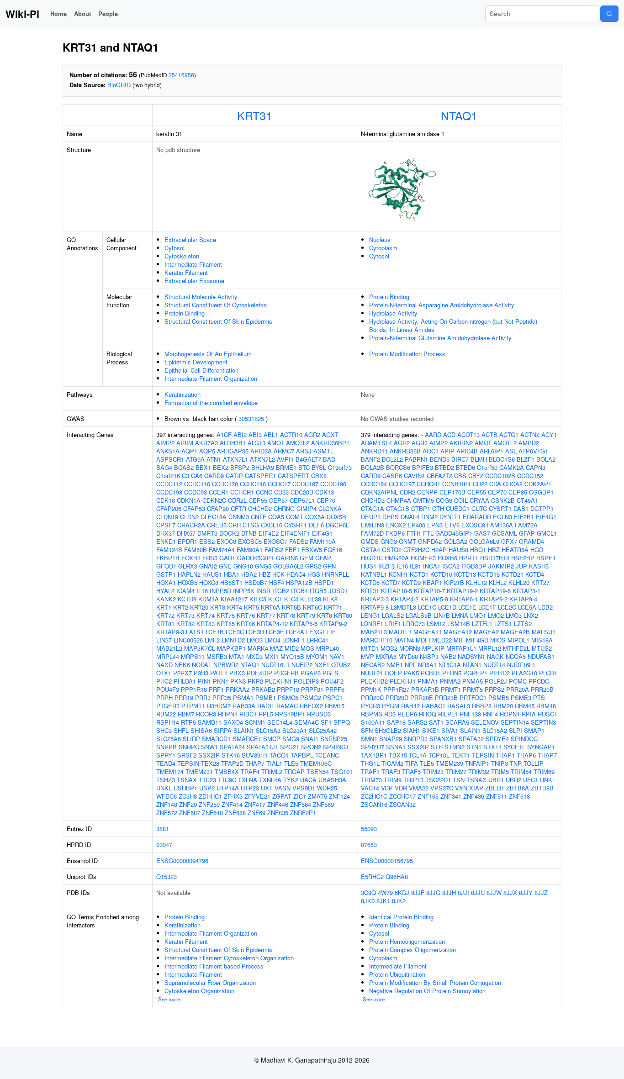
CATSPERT (293, 475)
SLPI (515, 730)
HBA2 (249, 574)
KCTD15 (489, 574)
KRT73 (185, 615)
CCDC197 (402, 483)
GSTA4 (370, 549)
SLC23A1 (294, 730)
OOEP (393, 672)
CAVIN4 (414, 475)
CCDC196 (333, 483)
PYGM (390, 705)
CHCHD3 (373, 500)
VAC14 (370, 788)
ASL (511, 451)
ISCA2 (451, 566)
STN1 (473, 746)
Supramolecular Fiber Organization (210, 982)
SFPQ (341, 722)
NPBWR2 (225, 664)
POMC (518, 681)
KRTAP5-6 (303, 623)
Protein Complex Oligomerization (412, 949)
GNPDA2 (430, 541)
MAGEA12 (458, 631)
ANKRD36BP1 (330, 442)
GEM (306, 557)
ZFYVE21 (257, 796)
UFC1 (530, 779)
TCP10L (438, 755)
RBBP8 (482, 705)
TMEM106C (316, 763)
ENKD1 (166, 541)
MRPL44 (167, 656)
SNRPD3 (416, 738)
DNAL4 (410, 516)
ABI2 (240, 434)
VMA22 (418, 788)
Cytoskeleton (181, 256)
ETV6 (452, 525)
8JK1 (383, 900)
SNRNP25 (333, 738)
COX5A (315, 516)
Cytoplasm (383, 247)
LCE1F (487, 607)
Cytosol (174, 247)
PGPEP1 (475, 672)
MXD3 (254, 656)
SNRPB (166, 746)
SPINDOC (524, 738)
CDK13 (324, 492)
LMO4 (272, 640)
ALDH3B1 (233, 442)
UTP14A (228, 788)
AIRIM (184, 442)
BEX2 (220, 467)
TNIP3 (499, 763)
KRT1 (163, 607)
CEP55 (258, 500)
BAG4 (164, 467)
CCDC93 (195, 492)
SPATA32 (471, 738)
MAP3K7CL (199, 648)
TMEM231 (199, 771)
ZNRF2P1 (303, 812)
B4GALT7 (308, 459)
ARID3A (261, 451)
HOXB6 (447, 557)
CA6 (196, 475)
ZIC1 (299, 796)
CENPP (427, 492)
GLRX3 (187, 566)
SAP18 (396, 722)
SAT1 (436, 722)
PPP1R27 (396, 689)
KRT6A (270, 607)
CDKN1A (189, 500)
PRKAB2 (263, 689)
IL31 (415, 566)
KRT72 (165, 615)
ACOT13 (468, 434)
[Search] (609, 13)
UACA (308, 779)
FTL (428, 533)
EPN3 (435, 525)
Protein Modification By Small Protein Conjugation (435, 982)
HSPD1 (324, 582)
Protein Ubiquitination (397, 974)
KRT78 (286, 615)
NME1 (394, 664)
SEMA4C (306, 722)
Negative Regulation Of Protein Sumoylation (427, 990)
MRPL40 (327, 648)
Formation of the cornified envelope (211, 402)
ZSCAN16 (374, 804)
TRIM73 (371, 779)
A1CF (224, 434)
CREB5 (217, 525)
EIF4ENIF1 (295, 533)
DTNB (249, 533)
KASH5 (539, 566)
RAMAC (287, 705)
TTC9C (227, 779)
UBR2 (513, 779)
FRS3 (209, 557)
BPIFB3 (422, 467)
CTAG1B (397, 508)
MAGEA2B (515, 631)
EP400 (416, 525)
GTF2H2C (416, 549)
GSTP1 (166, 574)
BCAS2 (184, 467)
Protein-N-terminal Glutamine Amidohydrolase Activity (440, 337)
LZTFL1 (482, 623)
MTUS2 (542, 648)
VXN (461, 788)
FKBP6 (395, 533)
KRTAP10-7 (429, 590)
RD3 (390, 714)
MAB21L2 (169, 648)
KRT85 (226, 623)
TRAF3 (390, 771)
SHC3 (164, 730)
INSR (263, 590)
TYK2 (290, 779)
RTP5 (188, 722)
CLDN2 (189, 516)
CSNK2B (503, 500)
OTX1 (163, 672)
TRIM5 (500, 771)
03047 (164, 844)
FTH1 (414, 533)
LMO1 (478, 615)
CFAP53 (194, 508)
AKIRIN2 (461, 442)
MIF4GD (477, 640)
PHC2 (164, 681)
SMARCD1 (216, 738)
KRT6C (312, 607)
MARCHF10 (376, 640)
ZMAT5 (317, 796)
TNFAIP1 (477, 763)
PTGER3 (168, 705)
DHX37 (165, 533)
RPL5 (266, 714)
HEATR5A (515, 549)
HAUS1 (212, 574)
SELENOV (485, 722)
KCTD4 (534, 574)
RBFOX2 (311, 705)
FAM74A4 (222, 549)
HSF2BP (522, 557)
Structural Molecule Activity (201, 296)
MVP (367, 656)
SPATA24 (232, 746)
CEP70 (326, 500)
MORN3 (409, 648)
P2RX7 (182, 672)
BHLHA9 (262, 467)
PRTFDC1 (473, 697)
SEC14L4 (279, 722)
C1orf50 (487, 467)
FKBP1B (168, 557)
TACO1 (279, 755)
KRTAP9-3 (170, 631)
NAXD (164, 664)
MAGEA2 (486, 631)
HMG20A (397, 557)
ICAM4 (185, 590)
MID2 (292, 648)
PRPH (164, 697)
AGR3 (420, 442)
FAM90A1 (250, 549)
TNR (516, 763)
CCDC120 (225, 483)
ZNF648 (212, 812)
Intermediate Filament (193, 264)
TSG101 (342, 771)
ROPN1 (510, 714)
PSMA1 (243, 697)
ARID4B (467, 451)
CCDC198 (169, 492)
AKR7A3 (206, 442)
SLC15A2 (494, 730)
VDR (401, 788)
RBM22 (166, 714)
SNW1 (209, 746)
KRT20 (199, 607)
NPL (410, 664)
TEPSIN (188, 763)
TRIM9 (393, 779)
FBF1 (292, 549)
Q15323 (166, 876)
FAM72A (526, 525)
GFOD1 (166, 566)
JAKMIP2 (501, 566)
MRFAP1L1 (461, 648)
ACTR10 (291, 434)
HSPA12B (299, 582)
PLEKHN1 (278, 681)
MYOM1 (317, 656)
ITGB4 (299, 590)
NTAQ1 (459, 115)
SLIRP (191, 738)
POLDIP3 (306, 681)
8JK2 (399, 900)
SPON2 (311, 746)
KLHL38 (310, 599)
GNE (225, 566)
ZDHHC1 (210, 796)
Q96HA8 (397, 876)
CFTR (238, 508)
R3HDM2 (219, 705)
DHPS (390, 516)
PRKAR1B (425, 689)
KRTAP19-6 (495, 590)
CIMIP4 (306, 508)
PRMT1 (451, 689)
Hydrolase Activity (393, 313)
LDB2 (545, 607)
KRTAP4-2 (404, 599)
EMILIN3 (372, 525)
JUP (521, 566)
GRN (329, 566)
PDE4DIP (259, 672)
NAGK (495, 656)
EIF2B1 (524, 516)
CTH (438, 508)
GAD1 (227, 557)
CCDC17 (279, 483)
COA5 (276, 516)
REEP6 (407, 714)
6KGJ (402, 892)
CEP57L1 (302, 500)
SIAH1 (411, 730)
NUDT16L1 (275, 664)
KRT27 (540, 582)
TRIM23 (433, 771)
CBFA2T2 (439, 475)
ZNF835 (277, 812)
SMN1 (369, 738)
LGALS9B (419, 615)
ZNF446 (277, 804)
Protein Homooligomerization (407, 941)
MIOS (498, 640)
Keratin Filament (186, 272)
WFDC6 (166, 796)
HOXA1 (166, 582)
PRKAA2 (237, 689)
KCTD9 (187, 599)
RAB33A (244, 705)
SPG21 (289, 746)
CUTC (479, 508)
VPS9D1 (303, 788)
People (108, 13)
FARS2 (273, 549)
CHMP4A (398, 500)
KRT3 (217, 607)
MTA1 (236, 656)
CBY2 (475, 475)
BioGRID (119, 84)
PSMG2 (310, 697)
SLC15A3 (268, 730)
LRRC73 (414, 623)
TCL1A (418, 755)
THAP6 (526, 755)
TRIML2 (271, 771)
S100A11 (373, 722)
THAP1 (505, 755)
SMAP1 (534, 730)
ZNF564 (300, 804)
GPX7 (509, 541)
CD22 (480, 483)
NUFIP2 (301, 664)
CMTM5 (423, 500)
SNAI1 (309, 738)
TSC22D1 (438, 779)
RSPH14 (167, 722)
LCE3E (275, 631)
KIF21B (454, 582)
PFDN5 (451, 672)
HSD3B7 (255, 582)
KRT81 (165, 623)
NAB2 (448, 656)
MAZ (276, 648)
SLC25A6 (168, 738)
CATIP (234, 475)
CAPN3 (535, 467)
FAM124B (169, 549)
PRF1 (216, 689)
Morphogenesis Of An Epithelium (208, 353)
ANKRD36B (405, 451)
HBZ (264, 574)
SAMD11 (210, 722)
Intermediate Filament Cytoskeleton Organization (229, 957)
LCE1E (467, 607)
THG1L (370, 763)
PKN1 (220, 681)
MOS (307, 648)
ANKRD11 (374, 451)
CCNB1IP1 (456, 483)
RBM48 (546, 705)
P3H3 (201, 672)
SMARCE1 (247, 738)
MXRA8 (386, 656)
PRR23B (446, 697)
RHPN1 (228, 714)
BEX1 (203, 467)
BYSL (319, 467)
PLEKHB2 (374, 681)
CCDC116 (197, 483)
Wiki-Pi (22, 13)
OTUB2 (340, 664)
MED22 (442, 640)
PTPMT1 (193, 705)
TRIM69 (544, 771)
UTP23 (250, 788)
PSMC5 (288, 697)
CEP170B (452, 492)
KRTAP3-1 (526, 590)
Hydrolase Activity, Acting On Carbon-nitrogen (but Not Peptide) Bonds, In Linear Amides (453, 325)
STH (437, 746)
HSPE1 (546, 557)
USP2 (207, 788)
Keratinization (182, 394)
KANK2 (166, 599)
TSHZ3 (165, 779)
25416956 (181, 75)
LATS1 (195, 631)
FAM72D (372, 533)
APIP (447, 451)
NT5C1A (450, 664)
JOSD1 (338, 590)
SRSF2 (186, 755)
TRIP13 (413, 779)
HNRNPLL (335, 574)
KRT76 (246, 615)
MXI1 (271, 656)
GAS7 (482, 533)
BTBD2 (444, 467)
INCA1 (431, 566)
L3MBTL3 (403, 607)
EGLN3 (502, 516)
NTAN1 (472, 664)
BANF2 (370, 459)
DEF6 (316, 525)
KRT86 (246, 623)
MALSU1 (543, 631)
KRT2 (180, 607)
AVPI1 (285, 459)
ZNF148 (166, 804)
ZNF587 (189, 812)
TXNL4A (270, 779)
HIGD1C (372, 557)
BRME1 (286, 467)
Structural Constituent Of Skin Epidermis (218, 321)
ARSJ (304, 451)
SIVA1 (449, 730)
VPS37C (441, 788)
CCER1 (218, 492)
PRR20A (517, 689)
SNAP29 (390, 738)
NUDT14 (494, 664)
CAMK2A (511, 467)
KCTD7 (390, 582)
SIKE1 (430, 730)
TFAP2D (232, 763)
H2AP (439, 549)
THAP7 (254, 763)
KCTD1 (419, 574)
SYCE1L (514, 746)
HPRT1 (468, 557)
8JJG (433, 892)
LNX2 (531, 615)
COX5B (336, 516)
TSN (459, 779)
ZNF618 (519, 796)
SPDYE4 (497, 738)
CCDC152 (530, 475)
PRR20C (372, 697)
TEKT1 (460, 755)
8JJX (510, 892)
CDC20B (302, 492)
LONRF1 (293, 640)
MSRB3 (216, 656)
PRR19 (184, 697)
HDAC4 (296, 574)
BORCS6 (398, 467)
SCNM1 (255, 722)
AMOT (275, 442)
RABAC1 (433, 705)
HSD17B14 (494, 557)
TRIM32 (478, 771)
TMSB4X (227, 771)
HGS (313, 574)
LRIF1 (393, 623)
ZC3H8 (188, 796)
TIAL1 (274, 763)
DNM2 (429, 516)
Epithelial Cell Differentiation (201, 370)
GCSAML (504, 533)
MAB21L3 (374, 631)
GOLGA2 (455, 541)
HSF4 (276, 582)
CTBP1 (420, 508)
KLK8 (330, 599)
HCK (278, 574)
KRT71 (333, 607)
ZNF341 (450, 796)
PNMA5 (472, 681)
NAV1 (336, 656)
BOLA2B (372, 467)
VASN (283, 788)
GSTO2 (392, 549)
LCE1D (447, 607)
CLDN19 (167, 516)
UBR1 (496, 779)
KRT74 (205, 615)
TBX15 (398, 755)
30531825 (251, 418)
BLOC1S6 (502, 459)
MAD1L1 (400, 631)
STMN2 (454, 746)
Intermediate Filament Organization (210, 378)
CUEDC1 (458, 508)
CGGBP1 (541, 492)
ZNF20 (188, 804)
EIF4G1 (322, 533)
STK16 (231, 755)
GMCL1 (547, 533)
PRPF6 (334, 689)
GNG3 (389, 541)
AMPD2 (528, 442)
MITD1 (370, 648)
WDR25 (327, 788)
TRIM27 (455, 771)
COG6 (444, 500)
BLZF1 (525, 459)
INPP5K (243, 590)
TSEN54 (318, 771)
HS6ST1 (231, 582)
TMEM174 (170, 771)
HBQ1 (478, 549)
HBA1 (231, 574)
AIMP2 (165, 442)
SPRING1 (336, 746)
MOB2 (389, 648)
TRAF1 (370, 771)
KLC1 (275, 599)
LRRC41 (317, 640)
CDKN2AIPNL (379, 492)
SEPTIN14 (515, 722)
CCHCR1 (242, 492)
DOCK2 (229, 533)
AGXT (330, 434)
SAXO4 (233, 722)
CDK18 (165, 500)
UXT (267, 788)
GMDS (370, 541)
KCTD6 (370, 582)
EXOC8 (226, 541)
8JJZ (541, 892)
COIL (461, 500)
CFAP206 (168, 508)
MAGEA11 (427, 631)
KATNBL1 (374, 574)
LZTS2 (523, 623)
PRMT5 (473, 689)
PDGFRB (286, 672)
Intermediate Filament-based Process (214, 966)
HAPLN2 (189, 574)
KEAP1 (432, 582)
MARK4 (258, 648)
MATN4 (404, 640)
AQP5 (207, 451)
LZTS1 (503, 623)
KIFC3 (257, 599)
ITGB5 (318, 590)
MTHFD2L (516, 648)
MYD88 (408, 656)
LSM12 (436, 623)
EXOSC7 (275, 541)
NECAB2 (373, 664)
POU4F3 (167, 689)
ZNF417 (254, 804)
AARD (433, 434)
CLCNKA (330, 508)
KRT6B (291, 607)
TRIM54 (521, 771)
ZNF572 (166, 812)
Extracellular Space (190, 239)
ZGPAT (281, 796)
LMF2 (212, 640)
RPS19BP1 (290, 714)
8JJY (526, 892)
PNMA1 (428, 681)
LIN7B (442, 615)
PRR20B (542, 689)
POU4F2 (332, 681)
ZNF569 (323, 804)
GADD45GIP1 (255, 557)
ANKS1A (168, 451)
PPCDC (539, 681)
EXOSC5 (250, 541)
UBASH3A (332, 779)
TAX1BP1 (374, 755)
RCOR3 (206, 714)
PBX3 (237, 672)
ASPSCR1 (170, 459)
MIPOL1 (518, 640)
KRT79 (306, 615)
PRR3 (203, 697)
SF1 (326, 722)
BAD (329, 459)
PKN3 (238, 681)
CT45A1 (527, 500)
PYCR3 (370, 705)
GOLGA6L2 (288, 566)
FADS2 (298, 541)
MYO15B (292, 656)
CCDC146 (253, 483)
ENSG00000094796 (182, 860)
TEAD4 (165, 763)
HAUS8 (458, 549)
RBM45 (524, 705)
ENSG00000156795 (387, 860)
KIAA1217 (234, 599)
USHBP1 (185, 788)
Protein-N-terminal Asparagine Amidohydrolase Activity (441, 304)
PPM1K (371, 689)
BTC (304, 467)
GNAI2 (208, 566)
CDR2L (237, 500)
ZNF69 (256, 812)
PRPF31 (312, 689)
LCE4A (295, 631)
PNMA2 (450, 681)
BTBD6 (465, 467)
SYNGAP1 (541, 746)
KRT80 (343, 615)
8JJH (449, 892)
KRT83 (205, 623)
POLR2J (496, 681)
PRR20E (421, 697)
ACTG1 (508, 434)
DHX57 (186, 533)
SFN (367, 730)
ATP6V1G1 (533, 451)
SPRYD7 (372, 746)
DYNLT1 (450, 516)
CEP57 (278, 500)
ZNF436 (473, 796)
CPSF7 (165, 525)
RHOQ (427, 714)
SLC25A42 (323, 730)
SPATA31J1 (262, 746)
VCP (387, 788)
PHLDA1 (185, 681)
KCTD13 (465, 574)
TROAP (294, 771)
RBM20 (503, 705)
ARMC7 (284, 451)
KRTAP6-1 (464, 599)
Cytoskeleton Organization (199, 990)
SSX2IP (209, 755)
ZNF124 (339, 796)
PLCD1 (548, 672)
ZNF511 (496, 796)
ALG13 (256, 442)
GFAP (323, 557)
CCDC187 (305, 483)
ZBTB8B (542, 788)
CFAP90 (218, 508)
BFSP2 (239, 467)
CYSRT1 (295, 525)
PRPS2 (494, 689)
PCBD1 (430, 672)
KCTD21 (513, 574)
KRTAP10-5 (396, 590)
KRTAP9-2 (333, 623)
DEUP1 (371, 516)
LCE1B (215, 631)
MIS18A (542, 640)
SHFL (181, 730)
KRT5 (251, 607)
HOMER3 (423, 557)
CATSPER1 (260, 475)
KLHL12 (476, 582)
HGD (536, 549)
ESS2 (207, 541)
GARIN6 (287, 557)
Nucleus (380, 239)
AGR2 (312, 434)
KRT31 (254, 115)
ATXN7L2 (262, 459)
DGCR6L (337, 525)
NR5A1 (427, 664)
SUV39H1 (255, 755)
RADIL (266, 705)
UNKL (164, 788)
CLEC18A (214, 516)
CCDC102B (500, 475)
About (82, 13)
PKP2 (255, 681)
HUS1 (368, 566)
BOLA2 (545, 459)
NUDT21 (372, 672)
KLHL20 (518, 582)
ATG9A (195, 459)
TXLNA (247, 779)
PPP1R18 (194, 689)
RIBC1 (248, 714)
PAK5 (411, 672)
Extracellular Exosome (194, 280)
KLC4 (291, 599)
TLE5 (291, 763)
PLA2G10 (524, 672)
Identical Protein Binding (401, 916)
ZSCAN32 (402, 804)
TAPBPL (302, 755)
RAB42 (410, 705)
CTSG (251, 525)
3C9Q (368, 892)
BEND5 (439, 459)
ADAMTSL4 (376, 442)
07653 (369, 844)
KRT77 (266, 615)
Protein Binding (184, 313)
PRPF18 (288, 689)
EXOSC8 (473, 525)
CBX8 (319, 475)
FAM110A (323, 541)
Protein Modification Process (407, 353)
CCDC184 (374, 483)
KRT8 (324, 615)
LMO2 (496, 615)
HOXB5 (187, 582)
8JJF (417, 892)
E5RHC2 (372, 876)
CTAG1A (372, 508)
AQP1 (189, 451)
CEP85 (517, 492)
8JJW (494, 892)
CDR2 (407, 492)
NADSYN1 (471, 656)
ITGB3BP (474, 566)
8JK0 (368, 900)
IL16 (202, 590)
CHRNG (284, 508)
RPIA (529, 714)
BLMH (479, 459)
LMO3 (255, 640)
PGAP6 (311, 672)
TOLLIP (534, 763)
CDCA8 (513, 483)
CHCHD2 (260, 508)
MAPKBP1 (231, 648)
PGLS (330, 672)
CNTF (258, 516)
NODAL (202, 664)
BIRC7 (460, 459)
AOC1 (431, 451)
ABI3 (255, 434)
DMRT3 (207, 533)
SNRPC (189, 746)
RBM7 (186, 714)
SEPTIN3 (543, 722)
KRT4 (234, 607)
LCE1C (427, 607)
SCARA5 (457, 722)
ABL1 (271, 434)
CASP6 (392, 475)
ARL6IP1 (491, 451)
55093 (369, 828)
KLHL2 (498, 582)
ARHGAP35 (233, 451)
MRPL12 (489, 648)
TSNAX (187, 779)
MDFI (423, 640)
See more (169, 999)
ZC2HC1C (374, 796)
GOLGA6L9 (484, 541)
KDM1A (208, 599)
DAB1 (521, 508)
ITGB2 (280, 590)
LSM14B (458, 623)
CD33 (281, 492)
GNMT (407, 541)
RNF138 (470, 714)
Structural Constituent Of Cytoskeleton (215, 304)
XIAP (476, 788)
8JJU (478, 892)
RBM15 (334, 705)
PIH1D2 (499, 672)
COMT (294, 516)
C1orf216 (168, 475)
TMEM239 (449, 763)
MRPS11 (193, 656)
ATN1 (213, 459)
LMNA (460, 615)
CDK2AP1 (537, 483)
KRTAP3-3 (375, 599)
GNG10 (243, 566)
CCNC (264, 492)
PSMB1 (265, 697)
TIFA (411, 763)
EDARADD (477, 516)
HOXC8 (208, 582)
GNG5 (263, 566)
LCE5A (527, 607)
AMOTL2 (297, 442)
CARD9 (214, 475)
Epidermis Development (195, 362)
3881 (162, 828)
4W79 (385, 892)
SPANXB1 (443, 738)
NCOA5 (516, 656)
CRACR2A (191, 525)
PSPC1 (333, 697)
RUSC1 (547, 714)
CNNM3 (238, 516)
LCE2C (507, 607)
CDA (495, 483)
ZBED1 (494, 788)
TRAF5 (411, 771)
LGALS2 (393, 615)
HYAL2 (165, 590)
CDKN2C (214, 500)
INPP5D (220, 590)
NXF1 (321, 664)
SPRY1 (165, 755)
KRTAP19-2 (462, 590)
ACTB (489, 434)
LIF (331, 631)
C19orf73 (340, 467)
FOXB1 (191, 557)
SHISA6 (201, 730)
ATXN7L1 (235, 459)
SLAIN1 (243, 730)
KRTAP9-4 (523, 599)
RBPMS (371, 714)
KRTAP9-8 (375, 607)
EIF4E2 (269, 533)
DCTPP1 (542, 508)
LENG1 (315, 631)
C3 (185, 475)
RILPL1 (448, 714)
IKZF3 (386, 566)
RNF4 (490, 714)
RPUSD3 (319, 714)
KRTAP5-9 (434, 599)
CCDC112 (169, 483)
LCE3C (235, 631)
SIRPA (223, 730)
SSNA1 (396, 746)
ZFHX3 (233, 796)
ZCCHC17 (402, 796)
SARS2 (417, 722)
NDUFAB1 (541, 656)
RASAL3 (458, 705)
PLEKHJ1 (403, 681)
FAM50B (195, 549)
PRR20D (397, 697)
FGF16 (333, 549)
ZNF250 (209, 804)
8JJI (463, 892)
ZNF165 (428, 796)
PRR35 (221, 697)
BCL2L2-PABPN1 (405, 459)
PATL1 (218, 672)
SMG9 (290, 738)
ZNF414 (232, 804)
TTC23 (207, 779)
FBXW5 (311, 549)
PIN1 (204, 681)
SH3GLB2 (388, 730)
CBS (460, 475)
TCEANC (327, 755)
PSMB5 (498, 697)
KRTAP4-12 (272, 623)
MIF (459, 640)
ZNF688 (235, 812)
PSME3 (521, 697)
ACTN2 (529, 434)
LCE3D (255, 631)
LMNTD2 (233, 640)
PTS (539, 697)
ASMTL (323, 451)
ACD (449, 434)
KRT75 (226, 615)
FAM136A (500, 525)
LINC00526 (188, 640)
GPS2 (313, 566)
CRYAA (479, 500)
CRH (234, 525)
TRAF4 (250, 771)
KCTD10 (441, 574)
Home (58, 13)
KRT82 (185, 623)
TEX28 (210, 763)
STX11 (492, 746)
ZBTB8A (517, 788)
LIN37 (164, 640)
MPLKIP (433, 648)
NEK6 (182, 664)
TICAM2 (392, 763)
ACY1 (549, 434)
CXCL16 (271, 525)
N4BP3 (429, 656)
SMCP (271, 738)
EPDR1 (187, 541)
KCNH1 (398, 574)
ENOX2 (396, 525)
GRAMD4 (531, 541)
